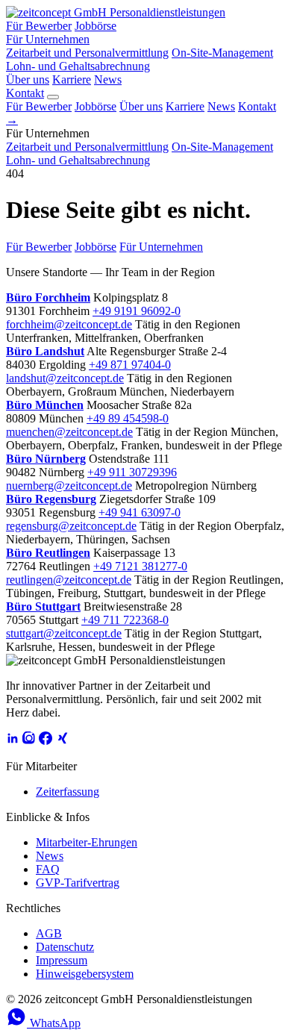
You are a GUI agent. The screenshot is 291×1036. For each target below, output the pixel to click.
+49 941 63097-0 (139, 512)
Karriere (71, 79)
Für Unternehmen (48, 39)
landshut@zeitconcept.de (65, 378)
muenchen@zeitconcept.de (69, 431)
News (108, 79)
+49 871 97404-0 (130, 364)
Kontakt (25, 93)
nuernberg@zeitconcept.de (69, 485)
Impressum (61, 960)
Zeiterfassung (67, 791)
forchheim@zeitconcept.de (69, 324)
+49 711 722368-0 (125, 620)
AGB (49, 933)
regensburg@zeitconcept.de (71, 525)
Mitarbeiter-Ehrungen (86, 842)
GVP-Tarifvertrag (77, 882)
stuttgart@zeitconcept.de (64, 633)
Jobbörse (95, 25)
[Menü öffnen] (53, 97)
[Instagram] (29, 740)
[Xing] (62, 740)
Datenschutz (65, 946)
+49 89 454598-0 (128, 418)
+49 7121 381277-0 (140, 566)
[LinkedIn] (12, 740)
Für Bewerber (39, 25)
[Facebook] (45, 740)
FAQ (48, 869)
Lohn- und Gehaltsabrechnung (78, 66)
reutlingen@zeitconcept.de (68, 579)
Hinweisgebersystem (85, 973)
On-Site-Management (222, 52)
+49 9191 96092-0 (137, 311)
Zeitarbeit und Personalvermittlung (87, 52)
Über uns (27, 79)
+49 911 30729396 (132, 472)
